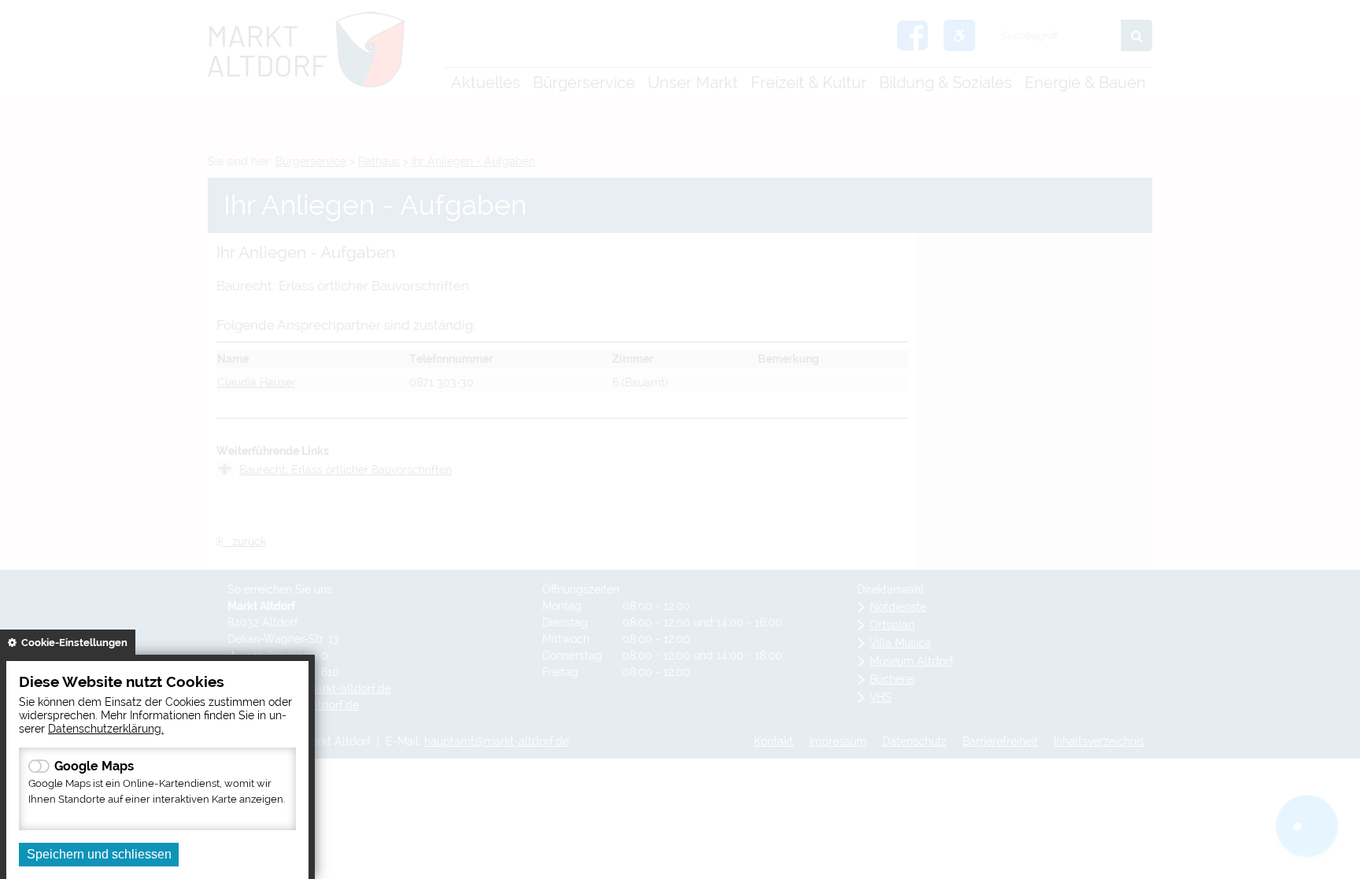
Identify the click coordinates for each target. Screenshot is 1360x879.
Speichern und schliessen (99, 854)
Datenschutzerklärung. (106, 728)
